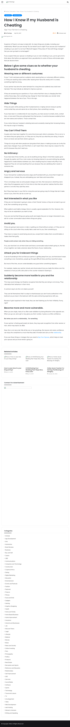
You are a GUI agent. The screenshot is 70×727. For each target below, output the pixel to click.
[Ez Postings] (10, 2)
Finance (7, 592)
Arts (6, 541)
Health (7, 609)
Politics (7, 657)
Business (7, 550)
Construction (9, 567)
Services (7, 679)
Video (7, 702)
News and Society (10, 645)
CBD (6, 558)
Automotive (8, 544)
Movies (7, 640)
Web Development (10, 704)
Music (7, 642)
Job (6, 626)
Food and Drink (9, 597)
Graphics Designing (11, 606)
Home (7, 11)
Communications (10, 561)
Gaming (7, 603)
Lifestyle (7, 634)
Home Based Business (11, 614)
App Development (10, 538)
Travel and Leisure (10, 693)
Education (13, 11)
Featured (7, 589)
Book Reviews (9, 547)
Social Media (9, 682)
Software (8, 685)
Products (8, 659)
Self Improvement (10, 673)
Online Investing (10, 648)
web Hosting (9, 707)
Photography (9, 654)
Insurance (8, 620)
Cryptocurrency (10, 569)
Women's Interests (10, 710)
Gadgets (7, 600)
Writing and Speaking (11, 713)
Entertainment (9, 581)
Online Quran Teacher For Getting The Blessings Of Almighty (55, 369)
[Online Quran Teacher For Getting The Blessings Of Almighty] (56, 361)
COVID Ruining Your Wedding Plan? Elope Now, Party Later (34, 369)
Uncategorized (9, 699)
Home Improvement (11, 617)
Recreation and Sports (11, 665)
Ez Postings (9, 33)
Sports (7, 687)
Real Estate (8, 662)
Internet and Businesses (12, 623)
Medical (7, 637)
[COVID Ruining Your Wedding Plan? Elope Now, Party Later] (35, 361)
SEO (6, 676)
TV (6, 696)
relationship (57, 332)
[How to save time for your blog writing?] (13, 361)
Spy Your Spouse (43, 337)
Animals (7, 536)
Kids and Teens (9, 628)
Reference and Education (12, 668)
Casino (7, 555)
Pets (6, 651)
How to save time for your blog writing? (12, 369)
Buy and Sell (9, 552)
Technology (8, 690)
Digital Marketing (10, 575)
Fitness (7, 595)
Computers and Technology (13, 564)
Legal (6, 631)
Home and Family (10, 612)
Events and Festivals (11, 583)
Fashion (7, 586)
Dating (7, 572)
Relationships (17, 15)
